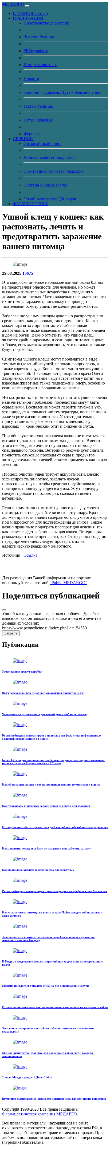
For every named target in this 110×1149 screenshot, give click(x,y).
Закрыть (11, 633)
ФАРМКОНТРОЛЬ (30, 203)
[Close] (4, 610)
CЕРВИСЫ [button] (23, 138)
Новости (31, 78)
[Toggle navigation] (27, 6)
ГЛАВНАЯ (30, 13)
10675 (27, 273)
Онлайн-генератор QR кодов (49, 199)
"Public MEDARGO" (68, 582)
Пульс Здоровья (37, 120)
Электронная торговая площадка (53, 171)
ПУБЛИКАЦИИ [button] (28, 18)
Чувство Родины (38, 37)
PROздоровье (35, 50)
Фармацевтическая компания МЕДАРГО (39, 1114)
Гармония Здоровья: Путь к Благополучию (62, 92)
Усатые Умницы (38, 106)
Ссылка (30, 555)
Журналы (32, 134)
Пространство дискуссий (46, 23)
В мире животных (40, 64)
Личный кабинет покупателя (49, 157)
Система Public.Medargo (45, 185)
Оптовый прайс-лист (42, 143)
